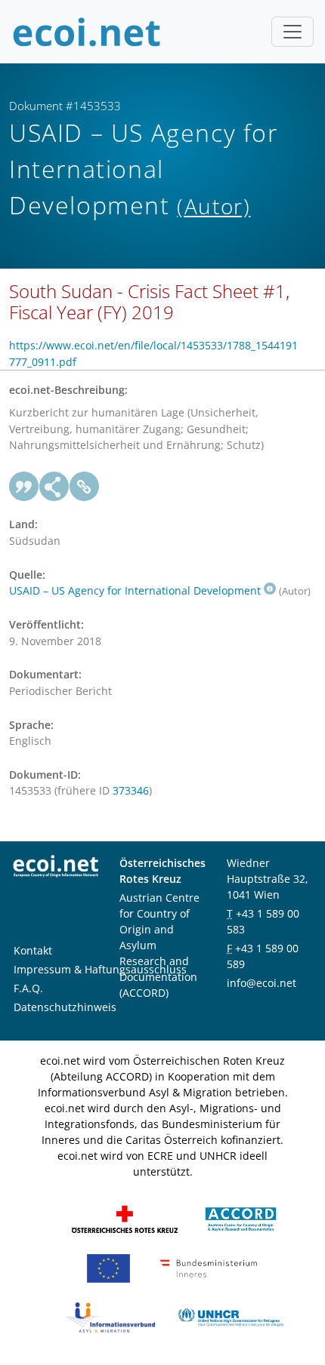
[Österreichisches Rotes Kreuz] (124, 1218)
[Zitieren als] (24, 487)
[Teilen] (54, 487)
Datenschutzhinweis (65, 1007)
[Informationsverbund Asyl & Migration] (110, 1316)
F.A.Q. (28, 988)
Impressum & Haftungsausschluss (100, 969)
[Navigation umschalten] (292, 32)
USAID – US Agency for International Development (135, 590)
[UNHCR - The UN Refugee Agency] (230, 1316)
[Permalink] (85, 487)
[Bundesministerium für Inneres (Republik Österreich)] (208, 1267)
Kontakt (33, 950)
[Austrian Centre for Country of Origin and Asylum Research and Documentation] (241, 1218)
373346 (131, 790)
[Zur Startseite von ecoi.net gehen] (86, 31)
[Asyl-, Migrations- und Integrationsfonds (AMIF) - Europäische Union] (108, 1267)
